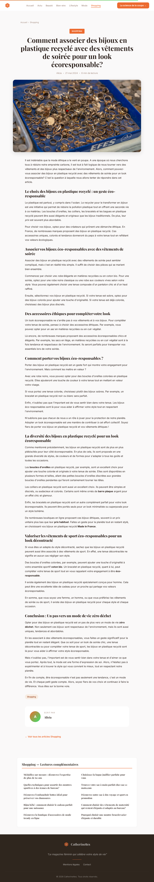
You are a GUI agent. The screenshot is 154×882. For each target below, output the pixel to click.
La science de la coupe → (133, 5)
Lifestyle (73, 5)
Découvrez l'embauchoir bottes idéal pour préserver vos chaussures (46, 796)
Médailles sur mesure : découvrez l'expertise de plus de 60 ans (47, 776)
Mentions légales (71, 864)
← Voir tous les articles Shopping (43, 736)
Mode (84, 5)
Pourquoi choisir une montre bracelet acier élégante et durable (103, 816)
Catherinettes (80, 844)
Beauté (49, 5)
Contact (87, 864)
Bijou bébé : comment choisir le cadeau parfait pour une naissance (48, 806)
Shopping (96, 5)
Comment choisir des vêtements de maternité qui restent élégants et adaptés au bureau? (105, 806)
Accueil (30, 5)
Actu (39, 5)
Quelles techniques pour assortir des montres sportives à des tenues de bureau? (48, 786)
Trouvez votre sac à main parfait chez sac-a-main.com (104, 786)
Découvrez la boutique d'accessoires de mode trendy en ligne (47, 816)
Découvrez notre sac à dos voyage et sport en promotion (104, 796)
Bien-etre (61, 5)
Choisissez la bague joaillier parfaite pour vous (103, 776)
